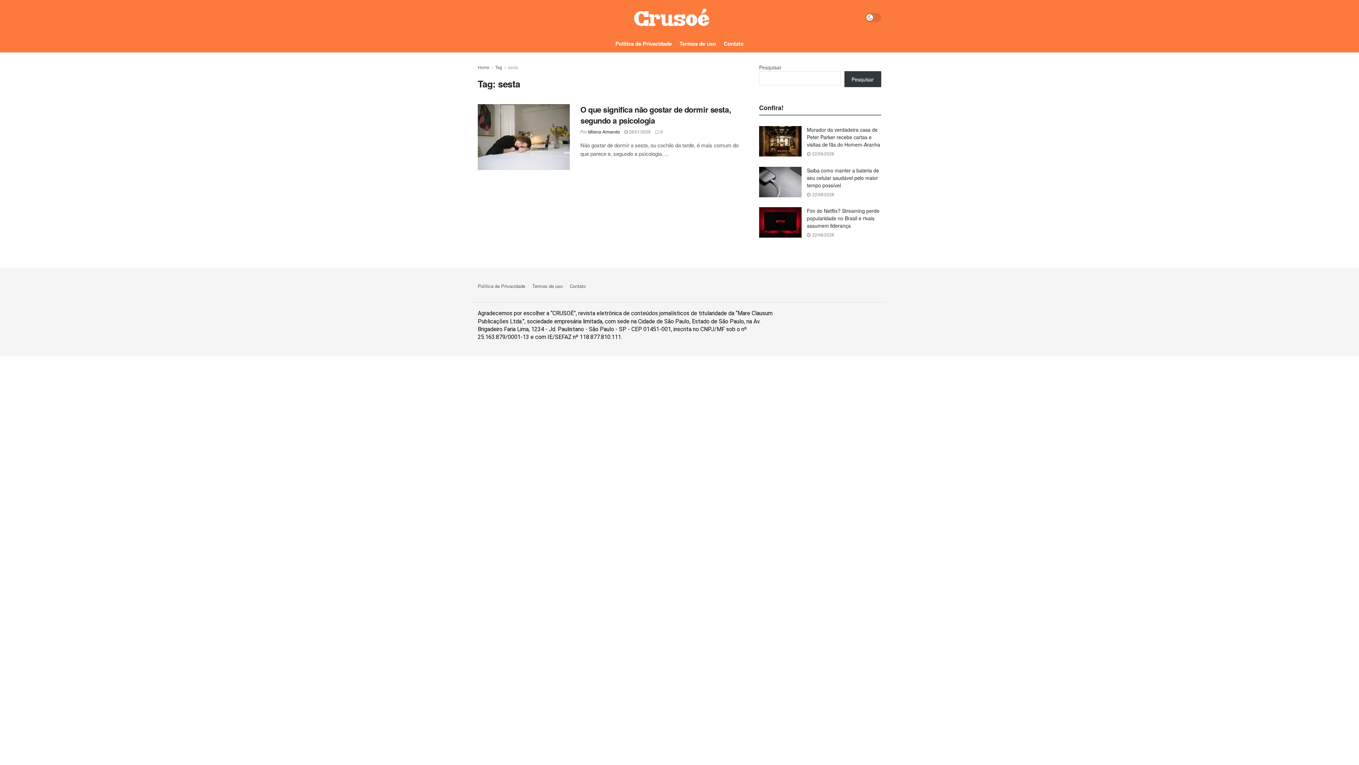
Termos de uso (698, 43)
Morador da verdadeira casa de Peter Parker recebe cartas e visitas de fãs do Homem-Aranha (843, 137)
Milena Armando (604, 132)
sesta (513, 67)
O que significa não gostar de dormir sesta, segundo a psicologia (655, 115)
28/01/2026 (639, 132)
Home (483, 67)
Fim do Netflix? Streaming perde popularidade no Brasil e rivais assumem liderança (843, 218)
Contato (734, 43)
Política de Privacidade (643, 43)
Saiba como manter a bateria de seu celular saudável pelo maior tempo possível (843, 178)
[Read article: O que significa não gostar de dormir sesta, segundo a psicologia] (524, 137)
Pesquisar (770, 67)
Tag (498, 67)
